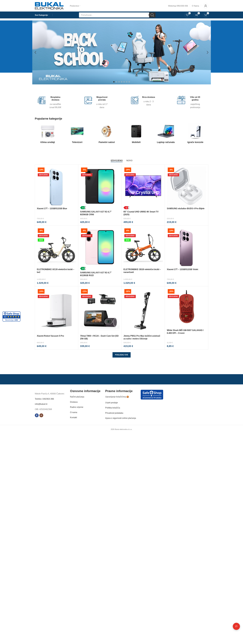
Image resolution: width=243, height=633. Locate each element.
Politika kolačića (112, 408)
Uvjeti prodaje (111, 403)
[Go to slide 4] (121, 81)
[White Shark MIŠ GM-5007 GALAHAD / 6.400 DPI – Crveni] (186, 308)
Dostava (74, 402)
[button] (35, 52)
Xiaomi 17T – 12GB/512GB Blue (52, 208)
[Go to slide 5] (124, 81)
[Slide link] (121, 52)
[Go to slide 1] (114, 81)
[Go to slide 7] (129, 81)
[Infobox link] (50, 102)
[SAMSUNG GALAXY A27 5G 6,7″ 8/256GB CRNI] (100, 188)
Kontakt (73, 417)
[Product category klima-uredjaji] (48, 134)
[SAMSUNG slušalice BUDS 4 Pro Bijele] (186, 186)
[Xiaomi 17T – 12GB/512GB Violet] (186, 247)
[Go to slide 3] (119, 81)
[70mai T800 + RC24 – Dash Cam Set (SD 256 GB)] (100, 310)
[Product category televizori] (77, 134)
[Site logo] (49, 5)
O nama (73, 412)
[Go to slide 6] (126, 81)
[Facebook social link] (37, 415)
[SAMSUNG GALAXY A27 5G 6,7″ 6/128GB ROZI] (100, 248)
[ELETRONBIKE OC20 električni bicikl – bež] (56, 247)
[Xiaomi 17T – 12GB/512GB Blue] (56, 186)
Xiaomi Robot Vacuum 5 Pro (50, 336)
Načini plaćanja (77, 397)
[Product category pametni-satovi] (107, 134)
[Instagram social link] (41, 415)
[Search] (152, 15)
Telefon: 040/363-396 (44, 399)
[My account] (206, 5)
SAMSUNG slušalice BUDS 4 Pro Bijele (185, 208)
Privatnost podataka (114, 413)
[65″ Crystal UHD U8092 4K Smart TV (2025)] (143, 188)
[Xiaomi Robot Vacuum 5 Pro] (56, 310)
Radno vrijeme (76, 407)
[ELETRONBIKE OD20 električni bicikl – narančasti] (143, 247)
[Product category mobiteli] (136, 134)
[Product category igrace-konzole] (195, 134)
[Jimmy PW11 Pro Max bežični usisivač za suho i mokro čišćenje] (143, 310)
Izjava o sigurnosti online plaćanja (120, 418)
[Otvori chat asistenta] (236, 626)
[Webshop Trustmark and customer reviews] (151, 394)
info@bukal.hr (41, 404)
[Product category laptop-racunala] (166, 134)
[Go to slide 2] (116, 81)
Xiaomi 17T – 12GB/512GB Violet (182, 269)
